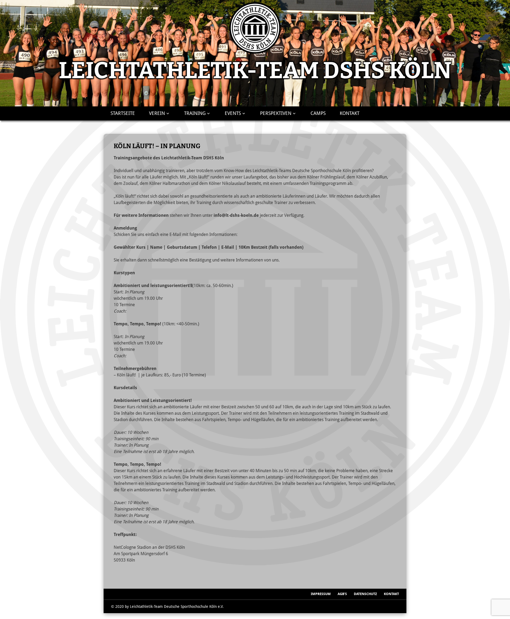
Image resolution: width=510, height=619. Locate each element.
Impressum (321, 594)
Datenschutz (365, 594)
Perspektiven (275, 113)
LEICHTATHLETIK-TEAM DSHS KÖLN (255, 70)
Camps (318, 113)
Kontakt (349, 113)
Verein (157, 113)
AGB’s (342, 594)
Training (195, 113)
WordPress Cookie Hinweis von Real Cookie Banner (46, 616)
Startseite (122, 113)
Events (233, 113)
